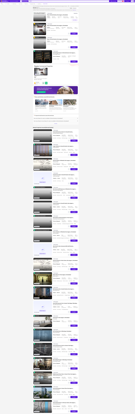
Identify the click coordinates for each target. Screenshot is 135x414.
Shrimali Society (46, 6)
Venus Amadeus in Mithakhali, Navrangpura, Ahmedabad (64, 231)
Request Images (42, 182)
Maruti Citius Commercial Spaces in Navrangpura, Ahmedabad (63, 217)
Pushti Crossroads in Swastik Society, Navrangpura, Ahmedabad (63, 174)
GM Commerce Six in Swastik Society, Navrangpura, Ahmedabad (63, 289)
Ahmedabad (37, 6)
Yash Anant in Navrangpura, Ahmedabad (61, 317)
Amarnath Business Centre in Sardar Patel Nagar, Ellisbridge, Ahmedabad (63, 345)
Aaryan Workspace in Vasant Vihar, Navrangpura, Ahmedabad (63, 388)
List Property (120, 1)
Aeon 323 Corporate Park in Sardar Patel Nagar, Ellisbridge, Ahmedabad (65, 303)
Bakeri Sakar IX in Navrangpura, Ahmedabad (62, 274)
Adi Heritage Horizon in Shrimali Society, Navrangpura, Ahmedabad (64, 52)
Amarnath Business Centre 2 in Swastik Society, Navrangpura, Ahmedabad (63, 131)
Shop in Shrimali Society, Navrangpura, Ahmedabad (57, 14)
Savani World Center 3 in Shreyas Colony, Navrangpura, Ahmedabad (64, 402)
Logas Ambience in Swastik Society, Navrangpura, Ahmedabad (63, 146)
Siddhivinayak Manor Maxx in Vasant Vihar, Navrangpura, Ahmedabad (64, 374)
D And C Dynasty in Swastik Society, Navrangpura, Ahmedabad (63, 203)
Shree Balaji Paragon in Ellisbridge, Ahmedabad (62, 359)
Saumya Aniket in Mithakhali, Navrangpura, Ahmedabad (64, 160)
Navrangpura (42, 6)
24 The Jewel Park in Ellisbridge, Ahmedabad (62, 331)
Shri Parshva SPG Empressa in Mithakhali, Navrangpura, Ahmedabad (64, 189)
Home (34, 6)
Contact (73, 33)
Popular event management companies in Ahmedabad (40, 106)
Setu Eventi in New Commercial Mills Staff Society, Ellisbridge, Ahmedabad (63, 246)
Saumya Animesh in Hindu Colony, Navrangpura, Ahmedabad (65, 260)
